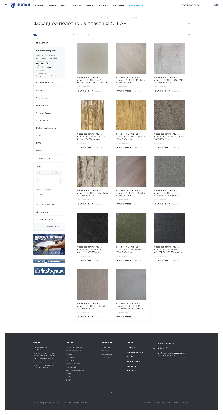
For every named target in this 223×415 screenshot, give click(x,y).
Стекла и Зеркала (44, 113)
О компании (106, 347)
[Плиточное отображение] (181, 34)
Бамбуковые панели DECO (46, 58)
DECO (39, 143)
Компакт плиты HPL (45, 83)
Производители (135, 352)
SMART (39, 151)
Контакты (132, 371)
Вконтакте (111, 392)
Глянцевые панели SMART (46, 76)
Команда (105, 351)
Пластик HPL (42, 105)
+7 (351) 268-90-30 (190, 5)
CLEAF (39, 135)
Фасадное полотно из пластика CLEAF (47, 66)
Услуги (37, 343)
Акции (130, 357)
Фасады (40, 90)
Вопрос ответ (107, 354)
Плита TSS (40, 70)
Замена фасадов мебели (43, 359)
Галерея (131, 347)
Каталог (70, 343)
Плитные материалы (46, 51)
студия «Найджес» (80, 403)
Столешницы (42, 98)
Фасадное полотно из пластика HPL (46, 62)
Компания (107, 343)
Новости (105, 357)
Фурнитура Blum (44, 120)
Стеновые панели (43, 73)
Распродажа (133, 361)
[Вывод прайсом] (189, 34)
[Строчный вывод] (185, 34)
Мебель (130, 343)
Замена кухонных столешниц (44, 362)
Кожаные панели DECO (45, 55)
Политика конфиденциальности (157, 403)
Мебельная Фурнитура (46, 128)
